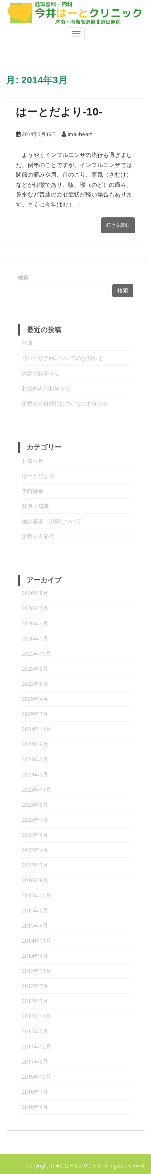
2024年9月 (35, 744)
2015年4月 (35, 925)
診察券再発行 (38, 536)
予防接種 (32, 490)
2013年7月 (35, 986)
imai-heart (80, 134)
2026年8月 (35, 593)
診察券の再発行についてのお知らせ (65, 403)
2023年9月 (35, 804)
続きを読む (118, 225)
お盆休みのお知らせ (46, 388)
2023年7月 (35, 819)
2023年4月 (35, 850)
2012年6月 (35, 1031)
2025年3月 (35, 714)
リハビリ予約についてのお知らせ (62, 357)
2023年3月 (35, 865)
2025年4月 (35, 698)
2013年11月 (36, 970)
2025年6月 (35, 683)
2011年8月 (35, 1061)
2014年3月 (35, 955)
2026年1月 (35, 638)
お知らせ (32, 460)
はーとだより (38, 475)
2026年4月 (35, 623)
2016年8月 (35, 880)
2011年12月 (36, 1046)
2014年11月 (36, 940)
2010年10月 (36, 1076)
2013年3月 (35, 1001)
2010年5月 (35, 1106)
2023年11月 (36, 789)
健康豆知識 (35, 506)
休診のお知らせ (41, 373)
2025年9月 (35, 668)
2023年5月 (35, 834)
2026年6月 (35, 608)
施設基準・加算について (51, 521)
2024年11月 (36, 729)
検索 (23, 277)
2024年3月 (35, 774)
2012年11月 (36, 1016)
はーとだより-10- (59, 112)
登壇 (27, 342)
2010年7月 (35, 1091)
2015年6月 (35, 910)
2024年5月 (35, 759)
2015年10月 (36, 895)
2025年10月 (36, 653)
